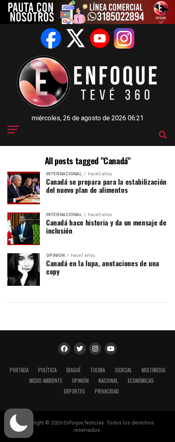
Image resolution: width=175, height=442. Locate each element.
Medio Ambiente (45, 381)
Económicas (141, 381)
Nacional (108, 381)
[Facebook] (51, 38)
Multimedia (153, 370)
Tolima (97, 370)
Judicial (123, 370)
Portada (19, 370)
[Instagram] (124, 38)
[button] (18, 423)
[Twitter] (75, 38)
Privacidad (107, 391)
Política (47, 370)
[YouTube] (100, 38)
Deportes (74, 391)
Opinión (80, 381)
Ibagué (73, 370)
